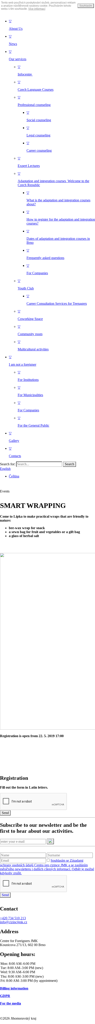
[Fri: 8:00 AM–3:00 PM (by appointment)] (47, 981)
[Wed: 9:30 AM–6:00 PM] (47, 972)
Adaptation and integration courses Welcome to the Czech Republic (53, 179)
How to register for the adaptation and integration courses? (61, 217)
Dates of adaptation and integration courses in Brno (58, 236)
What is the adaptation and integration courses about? (58, 198)
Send (5, 813)
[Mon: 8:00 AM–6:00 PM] (47, 964)
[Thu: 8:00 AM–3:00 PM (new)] (47, 977)
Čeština (14, 476)
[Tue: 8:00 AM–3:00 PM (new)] (47, 968)
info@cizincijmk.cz (13, 922)
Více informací (36, 8)
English (5, 469)
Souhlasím (85, 5)
